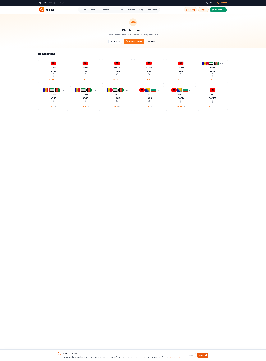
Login (203, 9)
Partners (218, 9)
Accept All (203, 355)
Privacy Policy (176, 357)
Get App (191, 9)
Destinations (107, 9)
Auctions (131, 9)
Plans (93, 9)
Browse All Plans (136, 41)
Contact (223, 2)
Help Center (47, 2)
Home (83, 9)
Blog (61, 2)
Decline (191, 355)
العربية (211, 2)
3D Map (120, 9)
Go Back (117, 41)
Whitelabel (152, 9)
